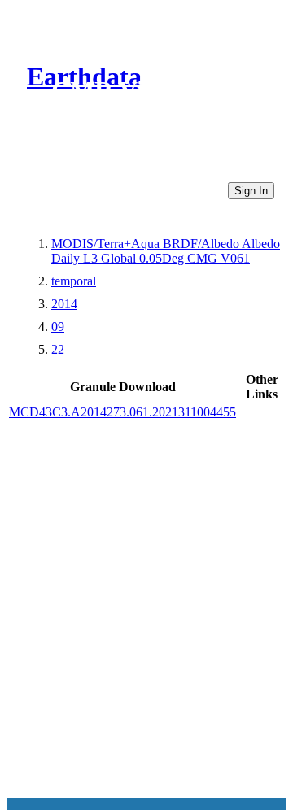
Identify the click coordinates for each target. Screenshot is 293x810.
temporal (73, 281)
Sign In (251, 191)
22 (57, 349)
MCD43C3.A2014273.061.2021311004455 (122, 412)
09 (57, 326)
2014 (64, 304)
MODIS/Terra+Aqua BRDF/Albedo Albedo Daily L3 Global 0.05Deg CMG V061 (165, 251)
